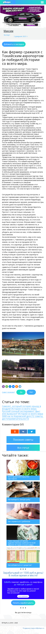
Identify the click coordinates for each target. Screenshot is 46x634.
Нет (31, 392)
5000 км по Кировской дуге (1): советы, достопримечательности (22, 417)
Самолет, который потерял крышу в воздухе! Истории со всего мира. (21, 407)
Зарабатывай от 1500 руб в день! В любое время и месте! (23, 574)
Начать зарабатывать (23, 603)
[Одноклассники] (16, 386)
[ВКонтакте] (13, 386)
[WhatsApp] (6, 386)
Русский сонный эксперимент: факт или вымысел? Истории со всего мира (22, 412)
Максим (8, 31)
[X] (32, 431)
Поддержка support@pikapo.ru (33, 628)
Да (21, 392)
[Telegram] (20, 386)
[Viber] (3, 386)
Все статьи (23, 447)
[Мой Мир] (10, 386)
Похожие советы (23, 439)
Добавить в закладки (14, 44)
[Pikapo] (7, 2)
